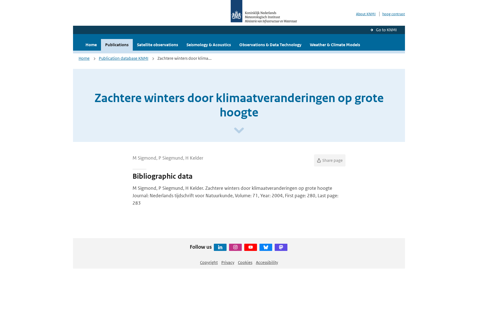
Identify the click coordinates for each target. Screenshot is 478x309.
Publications (117, 44)
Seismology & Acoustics (208, 44)
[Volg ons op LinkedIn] (220, 247)
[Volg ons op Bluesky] (265, 247)
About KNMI (366, 14)
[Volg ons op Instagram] (235, 247)
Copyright (209, 262)
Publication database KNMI (123, 58)
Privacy (227, 262)
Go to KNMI (386, 29)
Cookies (245, 262)
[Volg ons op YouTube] (250, 247)
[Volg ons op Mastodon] (281, 247)
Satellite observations (157, 44)
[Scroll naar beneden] (239, 131)
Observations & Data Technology (270, 44)
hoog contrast (393, 14)
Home (91, 44)
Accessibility (267, 262)
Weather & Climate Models (335, 44)
